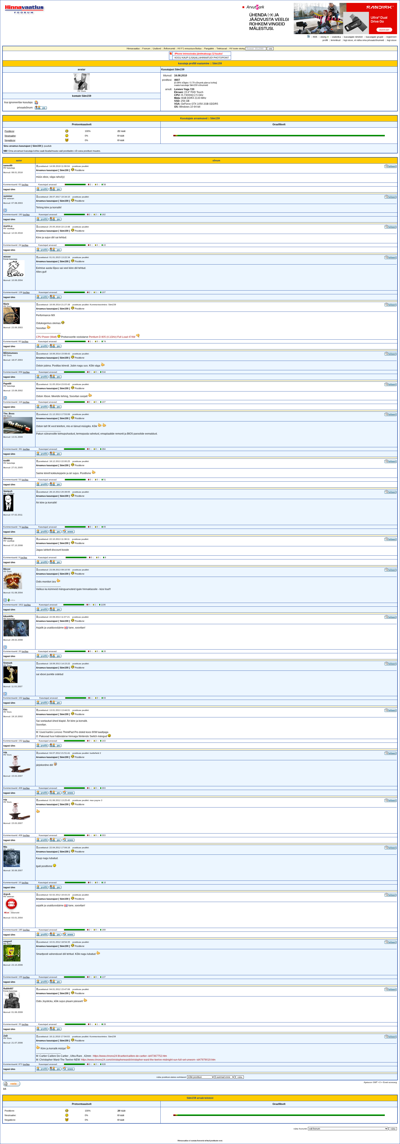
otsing (323, 37)
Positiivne (9, 131)
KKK (315, 37)
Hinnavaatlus (133, 48)
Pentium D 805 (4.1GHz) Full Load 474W (112, 336)
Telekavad (221, 48)
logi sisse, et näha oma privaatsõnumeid (364, 40)
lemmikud (335, 40)
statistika (336, 37)
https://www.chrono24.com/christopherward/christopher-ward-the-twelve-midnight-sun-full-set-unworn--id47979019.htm (148, 1059)
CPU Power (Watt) (46, 336)
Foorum (146, 48)
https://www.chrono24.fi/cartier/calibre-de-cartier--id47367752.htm (130, 1056)
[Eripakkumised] (171, 53)
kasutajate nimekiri (353, 37)
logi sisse (391, 40)
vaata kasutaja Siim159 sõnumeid (191, 85)
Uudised (157, 48)
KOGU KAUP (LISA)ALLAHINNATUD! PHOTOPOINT (202, 57)
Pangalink (209, 48)
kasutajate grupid (374, 37)
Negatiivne (10, 140)
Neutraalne (10, 135)
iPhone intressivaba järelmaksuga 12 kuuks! (199, 53)
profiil (325, 40)
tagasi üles (9, 189)
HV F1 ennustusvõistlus (190, 48)
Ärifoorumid (169, 48)
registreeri (391, 37)
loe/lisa (25, 184)
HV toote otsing (237, 48)
